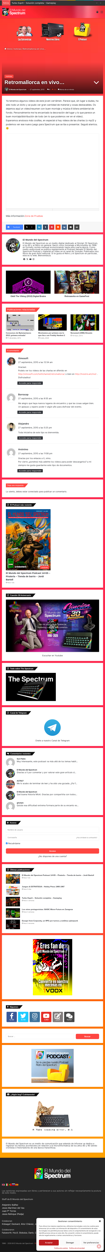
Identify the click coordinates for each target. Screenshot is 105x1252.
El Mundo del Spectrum (17, 89)
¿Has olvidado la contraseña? (86, 838)
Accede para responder (30, 383)
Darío (31, 1232)
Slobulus (23, 1232)
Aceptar (49, 1242)
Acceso (52, 851)
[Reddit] (58, 227)
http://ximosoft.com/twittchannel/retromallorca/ (41, 374)
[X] (27, 259)
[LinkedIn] (39, 227)
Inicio (9, 49)
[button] (100, 1221)
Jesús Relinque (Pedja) (13, 1214)
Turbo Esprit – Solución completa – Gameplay (42, 898)
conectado (33, 491)
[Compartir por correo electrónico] (70, 227)
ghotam (20, 803)
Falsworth (7, 1232)
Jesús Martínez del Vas (13, 1208)
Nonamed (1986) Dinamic (81, 333)
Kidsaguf (6, 1224)
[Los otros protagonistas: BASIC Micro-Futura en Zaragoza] (13, 913)
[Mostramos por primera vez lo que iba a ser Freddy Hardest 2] (52, 322)
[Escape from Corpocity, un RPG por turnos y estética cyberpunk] (13, 924)
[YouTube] (30, 259)
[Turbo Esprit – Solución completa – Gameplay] (13, 901)
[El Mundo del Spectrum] (14, 11)
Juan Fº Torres (9, 1211)
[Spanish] (17, 1184)
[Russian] (13, 1184)
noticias (17, 49)
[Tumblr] (45, 227)
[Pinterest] (51, 227)
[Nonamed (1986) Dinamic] (85, 322)
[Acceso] (97, 13)
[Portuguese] (10, 1184)
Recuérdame (14, 843)
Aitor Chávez (27, 1224)
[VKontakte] (64, 227)
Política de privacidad (77, 1248)
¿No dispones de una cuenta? (52, 856)
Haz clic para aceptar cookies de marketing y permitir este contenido (52, 625)
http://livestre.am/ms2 (85, 374)
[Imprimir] (76, 227)
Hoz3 (15, 1232)
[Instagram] (33, 259)
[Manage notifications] (99, 1246)
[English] (3, 1184)
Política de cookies (61, 1248)
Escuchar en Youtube (52, 655)
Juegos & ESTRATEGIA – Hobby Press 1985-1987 (43, 887)
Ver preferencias (91, 1242)
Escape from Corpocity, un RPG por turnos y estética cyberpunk (50, 921)
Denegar (70, 1242)
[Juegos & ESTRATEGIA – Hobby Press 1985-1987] (13, 890)
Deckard (16, 1224)
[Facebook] (24, 259)
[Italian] (7, 1184)
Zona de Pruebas (34, 216)
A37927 (20, 781)
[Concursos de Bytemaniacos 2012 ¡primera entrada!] (20, 322)
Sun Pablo (21, 759)
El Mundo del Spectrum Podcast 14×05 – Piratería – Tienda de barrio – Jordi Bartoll (28, 576)
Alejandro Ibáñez (10, 1205)
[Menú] (102, 13)
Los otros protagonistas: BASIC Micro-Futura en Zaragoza (47, 909)
